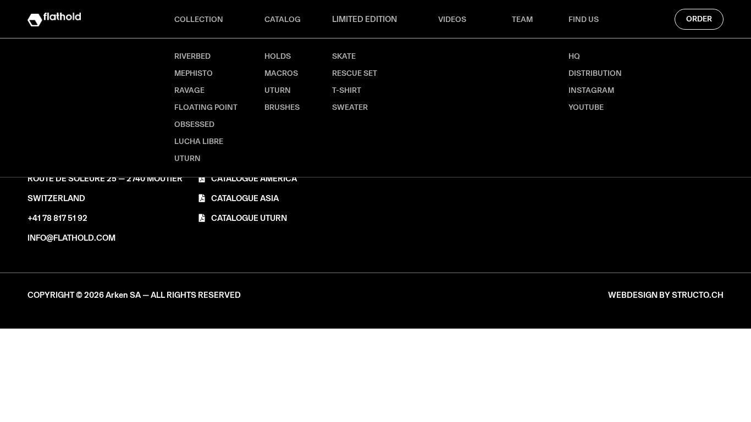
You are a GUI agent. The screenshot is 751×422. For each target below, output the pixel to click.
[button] (134, 295)
